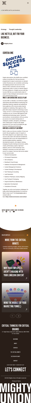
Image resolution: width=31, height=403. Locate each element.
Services (15, 348)
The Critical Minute (15, 352)
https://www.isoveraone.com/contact (16, 196)
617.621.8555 (15, 333)
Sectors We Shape (15, 356)
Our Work (15, 339)
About (15, 343)
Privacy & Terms (16, 381)
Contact (15, 361)
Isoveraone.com (21, 193)
